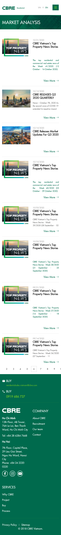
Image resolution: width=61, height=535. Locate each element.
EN (46, 7)
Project (5, 500)
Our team (38, 429)
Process (6, 511)
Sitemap (25, 524)
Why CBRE (8, 494)
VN (39, 7)
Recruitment (39, 423)
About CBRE (39, 418)
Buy (4, 505)
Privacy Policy (9, 524)
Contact (37, 434)
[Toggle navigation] (55, 7)
